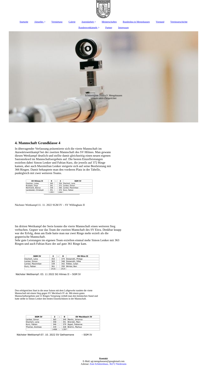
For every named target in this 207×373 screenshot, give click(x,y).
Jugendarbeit (88, 22)
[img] (103, 9)
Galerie (71, 22)
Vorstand (160, 22)
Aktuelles (38, 22)
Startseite (24, 22)
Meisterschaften (109, 22)
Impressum (123, 27)
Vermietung (56, 22)
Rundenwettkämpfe (87, 27)
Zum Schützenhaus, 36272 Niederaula (108, 364)
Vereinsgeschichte (178, 22)
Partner (108, 27)
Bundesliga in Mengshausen (136, 22)
